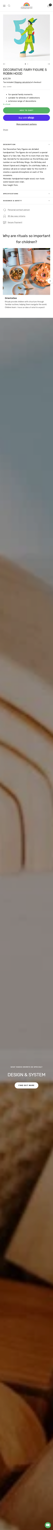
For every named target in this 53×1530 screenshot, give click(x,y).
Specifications (10, 194)
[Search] (9, 6)
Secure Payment (15, 222)
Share (5, 130)
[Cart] (48, 6)
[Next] (49, 64)
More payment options (26, 124)
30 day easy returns (16, 216)
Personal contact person (19, 210)
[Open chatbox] (48, 1525)
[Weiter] (50, 281)
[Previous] (4, 64)
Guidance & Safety (12, 201)
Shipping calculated (22, 82)
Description (9, 144)
